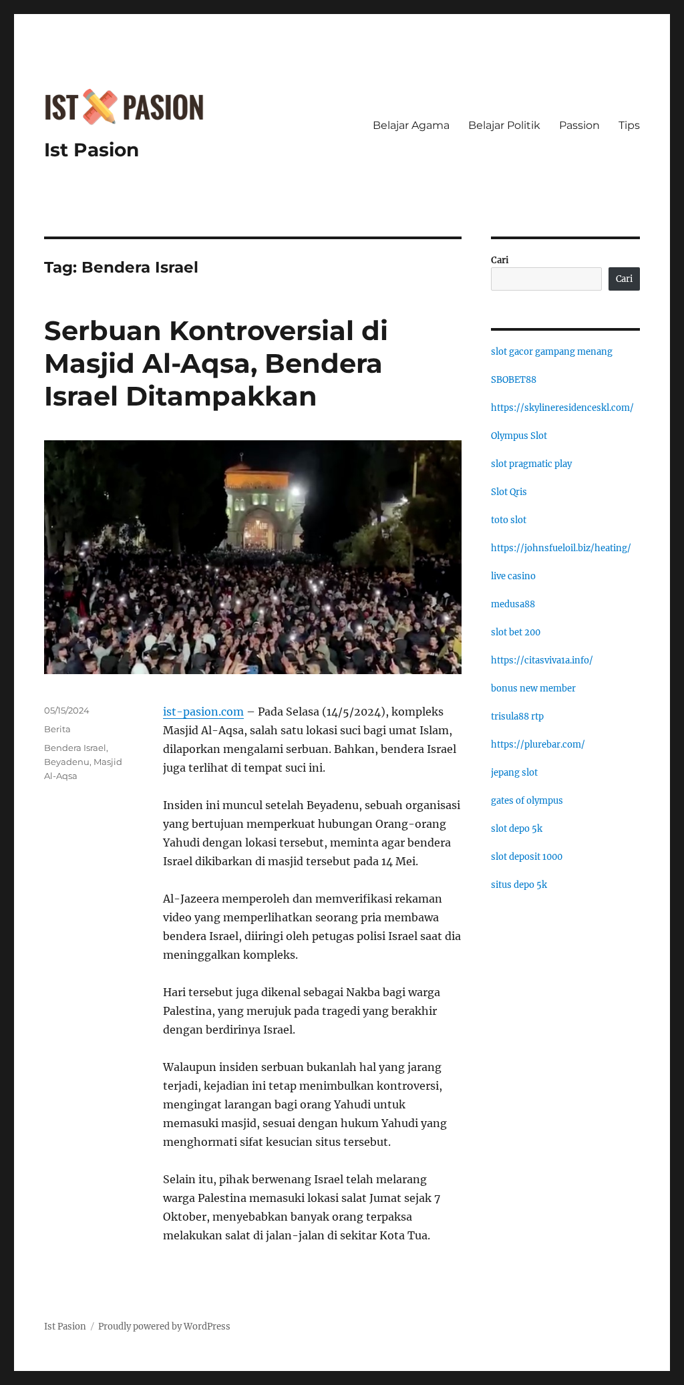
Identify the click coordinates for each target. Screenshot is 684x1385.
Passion (579, 125)
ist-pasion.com (203, 711)
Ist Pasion (91, 149)
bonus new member (533, 688)
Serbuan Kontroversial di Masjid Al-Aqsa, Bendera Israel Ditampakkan (216, 363)
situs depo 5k (519, 885)
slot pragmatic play (531, 464)
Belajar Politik (504, 125)
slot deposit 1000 (526, 857)
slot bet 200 (515, 632)
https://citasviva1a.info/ (542, 660)
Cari (500, 260)
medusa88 (513, 604)
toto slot (508, 520)
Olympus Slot (519, 436)
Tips (629, 125)
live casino (513, 576)
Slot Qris (509, 492)
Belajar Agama (411, 125)
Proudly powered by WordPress (164, 1326)
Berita (57, 729)
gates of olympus (527, 800)
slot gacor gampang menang (552, 351)
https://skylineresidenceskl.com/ (562, 408)
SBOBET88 (513, 380)
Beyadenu (67, 761)
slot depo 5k (516, 828)
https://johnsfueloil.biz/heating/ (561, 548)
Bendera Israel (75, 747)
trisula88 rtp (517, 716)
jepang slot (514, 772)
